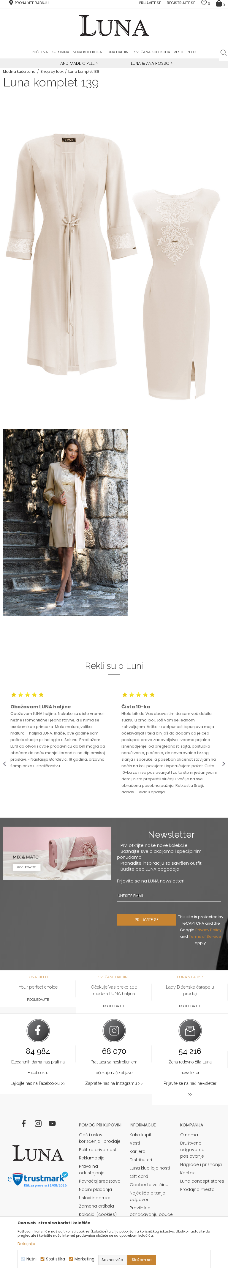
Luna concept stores (202, 1181)
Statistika (55, 1259)
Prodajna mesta (197, 1189)
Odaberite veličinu (149, 1185)
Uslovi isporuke (94, 1198)
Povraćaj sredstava (100, 1181)
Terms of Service (205, 936)
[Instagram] (38, 1123)
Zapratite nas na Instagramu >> (114, 1083)
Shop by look (52, 71)
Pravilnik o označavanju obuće (151, 1211)
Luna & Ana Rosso (150, 63)
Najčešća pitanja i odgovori (148, 1196)
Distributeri (141, 1160)
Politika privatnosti (98, 1150)
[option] (77, 63)
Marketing (84, 1259)
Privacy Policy (208, 930)
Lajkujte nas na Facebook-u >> (38, 1083)
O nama (189, 1135)
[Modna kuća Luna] (38, 1153)
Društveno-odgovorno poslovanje (192, 1149)
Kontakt (188, 1173)
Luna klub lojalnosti (150, 1168)
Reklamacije (91, 1158)
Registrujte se (181, 2)
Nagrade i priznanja (201, 1164)
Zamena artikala (96, 1206)
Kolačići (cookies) (98, 1214)
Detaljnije (26, 1243)
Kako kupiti (141, 1135)
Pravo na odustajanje (91, 1169)
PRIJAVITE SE (147, 920)
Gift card (139, 1176)
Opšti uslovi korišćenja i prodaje (100, 1138)
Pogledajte (38, 999)
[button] (223, 52)
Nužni (31, 1259)
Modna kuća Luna (19, 71)
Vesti (135, 1143)
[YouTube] (52, 1123)
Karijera (137, 1151)
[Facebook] (23, 1123)
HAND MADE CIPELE (77, 63)
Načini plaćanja (95, 1189)
